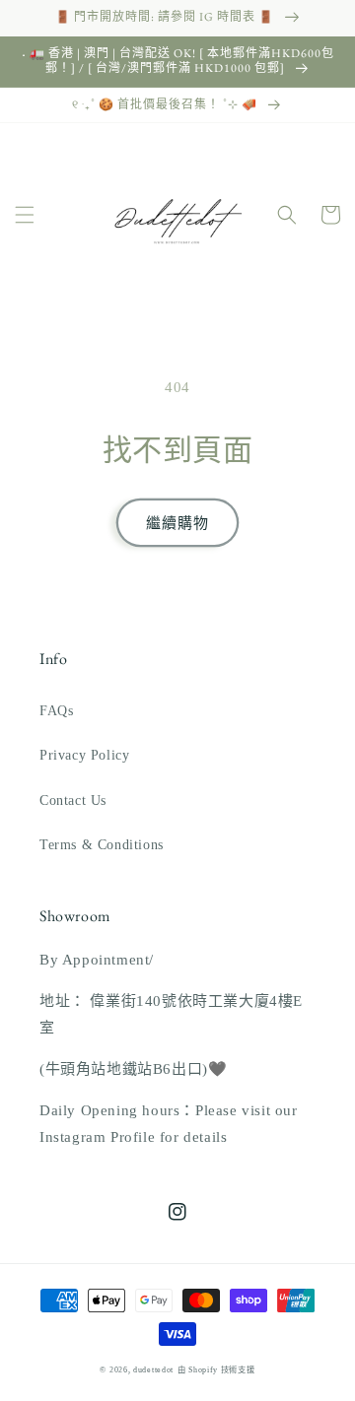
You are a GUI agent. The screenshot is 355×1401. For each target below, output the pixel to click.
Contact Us (72, 800)
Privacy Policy (84, 755)
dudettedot (153, 1370)
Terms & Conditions (101, 844)
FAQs (56, 710)
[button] (24, 214)
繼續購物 (177, 523)
